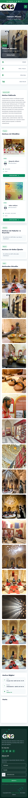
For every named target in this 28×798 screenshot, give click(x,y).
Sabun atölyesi (13, 205)
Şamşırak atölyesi (14, 161)
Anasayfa (9, 19)
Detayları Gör (13, 175)
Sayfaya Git (9, 692)
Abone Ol (14, 780)
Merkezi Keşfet (11, 55)
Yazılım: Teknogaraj (15, 792)
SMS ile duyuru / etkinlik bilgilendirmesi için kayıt (13, 784)
